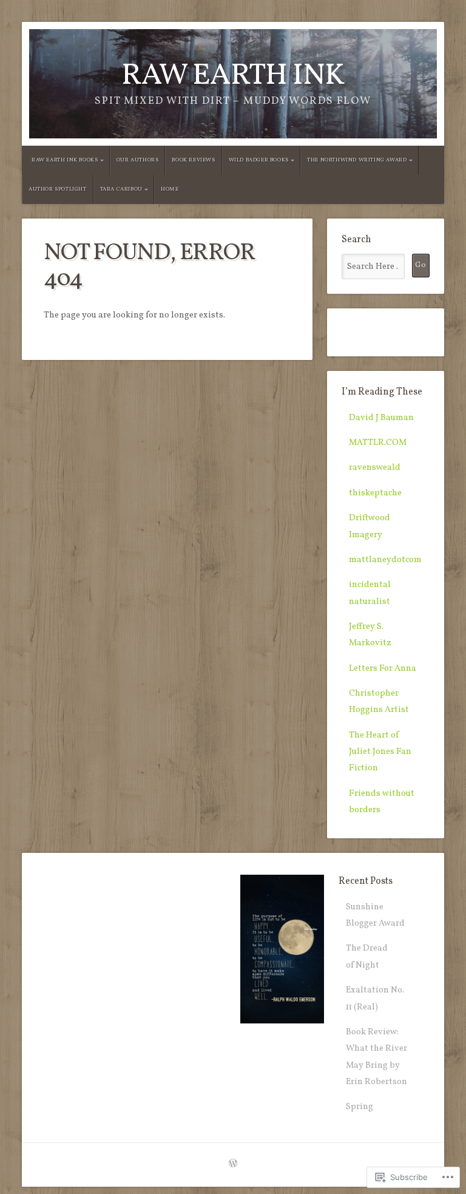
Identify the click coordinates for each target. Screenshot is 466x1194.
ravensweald (374, 467)
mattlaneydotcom (385, 560)
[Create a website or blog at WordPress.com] (233, 1164)
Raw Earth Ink (233, 76)
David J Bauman (381, 418)
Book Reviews (193, 160)
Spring (359, 1107)
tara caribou (121, 189)
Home (169, 189)
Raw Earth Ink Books (65, 160)
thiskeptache (375, 493)
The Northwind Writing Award (357, 160)
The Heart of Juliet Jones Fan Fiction (380, 752)
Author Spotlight (58, 189)
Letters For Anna (382, 668)
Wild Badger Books (259, 160)
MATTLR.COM (378, 442)
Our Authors (137, 160)
